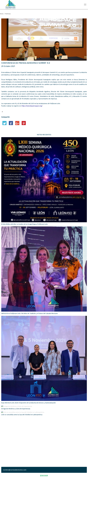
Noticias (8, 14)
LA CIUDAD (4, 437)
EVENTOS (47, 433)
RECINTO (47, 426)
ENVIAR (44, 475)
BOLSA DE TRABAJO (7, 433)
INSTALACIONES (49, 429)
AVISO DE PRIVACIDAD (44, 493)
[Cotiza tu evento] (81, 20)
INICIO (3, 426)
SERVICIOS (4, 429)
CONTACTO (47, 437)
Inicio (1, 14)
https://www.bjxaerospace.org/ (32, 106)
